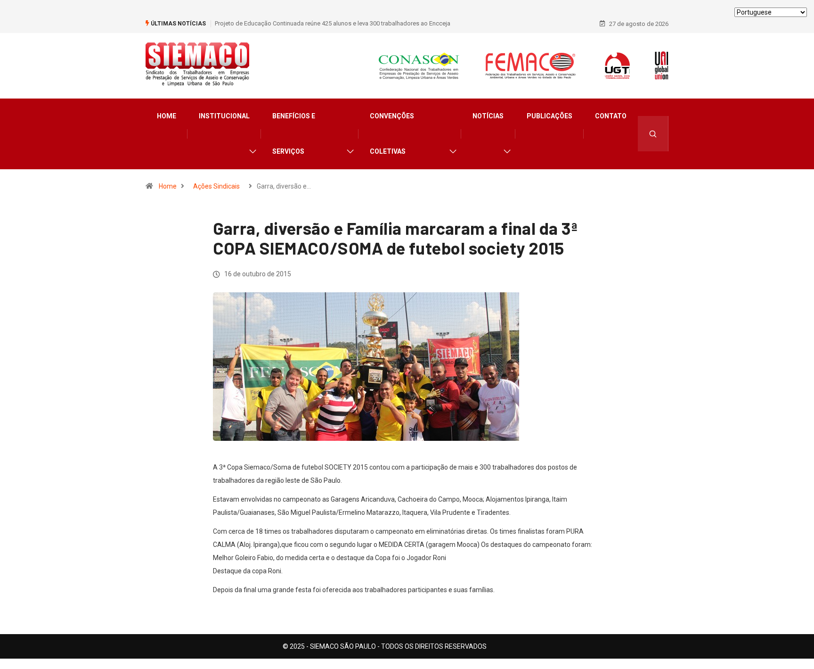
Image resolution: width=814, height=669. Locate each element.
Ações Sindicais (216, 186)
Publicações (549, 116)
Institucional (224, 116)
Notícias (488, 116)
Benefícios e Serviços (293, 133)
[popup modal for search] (653, 133)
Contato (611, 116)
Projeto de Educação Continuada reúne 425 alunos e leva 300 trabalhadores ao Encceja (332, 23)
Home (166, 116)
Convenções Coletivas (392, 133)
